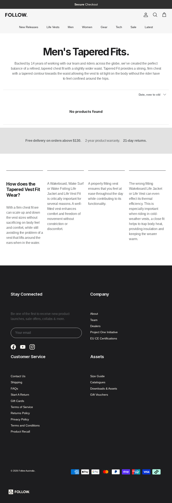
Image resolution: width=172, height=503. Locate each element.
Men (71, 27)
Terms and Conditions (25, 425)
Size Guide (97, 376)
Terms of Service (22, 407)
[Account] (145, 14)
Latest (149, 27)
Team (94, 320)
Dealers (95, 326)
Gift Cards (17, 401)
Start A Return (20, 394)
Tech (119, 27)
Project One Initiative (104, 332)
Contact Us (18, 376)
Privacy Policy (20, 419)
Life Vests (53, 27)
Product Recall (20, 431)
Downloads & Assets (103, 388)
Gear (104, 27)
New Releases (28, 27)
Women (87, 27)
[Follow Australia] (16, 15)
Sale (133, 27)
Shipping (16, 382)
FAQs (14, 388)
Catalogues (97, 382)
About (94, 313)
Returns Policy (20, 413)
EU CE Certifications (103, 338)
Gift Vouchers (99, 394)
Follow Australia (27, 470)
